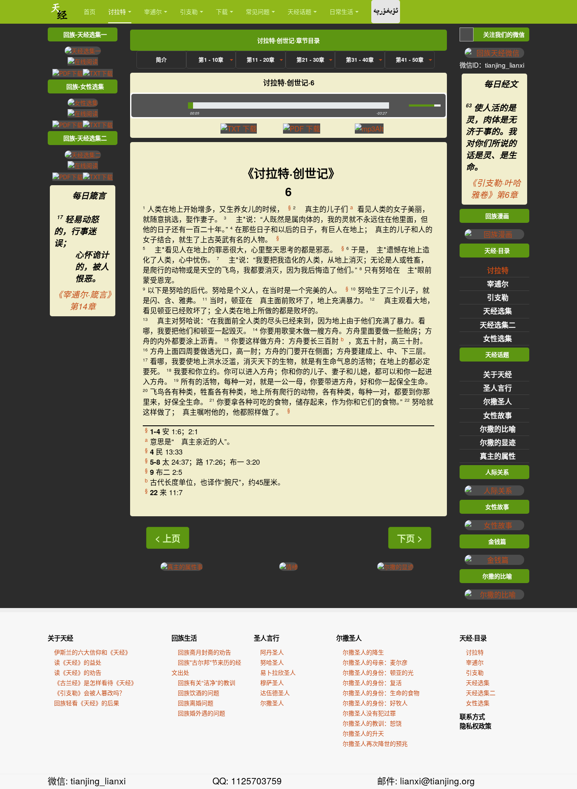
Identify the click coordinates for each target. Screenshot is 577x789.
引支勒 (189, 11)
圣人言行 (497, 388)
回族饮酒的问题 (198, 692)
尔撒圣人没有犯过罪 (369, 713)
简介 (161, 59)
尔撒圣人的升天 (363, 733)
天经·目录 (473, 638)
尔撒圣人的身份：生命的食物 (381, 692)
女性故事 (497, 415)
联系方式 (472, 716)
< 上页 (167, 537)
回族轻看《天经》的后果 (86, 703)
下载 (222, 11)
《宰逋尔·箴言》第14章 (82, 300)
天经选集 (497, 311)
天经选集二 (498, 325)
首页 (89, 11)
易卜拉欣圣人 (278, 672)
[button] (157, 105)
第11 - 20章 (261, 59)
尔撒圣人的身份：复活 (372, 682)
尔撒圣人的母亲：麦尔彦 (375, 662)
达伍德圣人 (275, 692)
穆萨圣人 (272, 682)
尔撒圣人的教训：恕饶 (372, 723)
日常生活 (341, 11)
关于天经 (497, 374)
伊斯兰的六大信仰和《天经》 (92, 652)
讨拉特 (117, 11)
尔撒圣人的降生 (363, 652)
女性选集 (497, 338)
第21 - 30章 (310, 59)
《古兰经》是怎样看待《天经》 (95, 682)
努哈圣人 (272, 662)
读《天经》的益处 (77, 662)
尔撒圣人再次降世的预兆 (375, 743)
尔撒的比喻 (498, 429)
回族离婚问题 (195, 703)
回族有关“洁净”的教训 (206, 682)
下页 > (409, 537)
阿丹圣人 (272, 652)
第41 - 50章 (410, 59)
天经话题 (299, 11)
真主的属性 (498, 456)
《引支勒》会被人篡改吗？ (89, 692)
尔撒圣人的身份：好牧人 (375, 703)
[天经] (59, 11)
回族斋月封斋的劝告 (204, 652)
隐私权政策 (475, 726)
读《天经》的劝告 (77, 672)
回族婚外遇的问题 (201, 713)
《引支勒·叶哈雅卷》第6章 (494, 188)
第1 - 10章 (211, 59)
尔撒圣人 (497, 401)
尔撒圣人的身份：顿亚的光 (378, 672)
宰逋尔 (153, 11)
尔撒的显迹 (498, 442)
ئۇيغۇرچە (385, 11)
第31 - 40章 (360, 59)
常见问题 (257, 11)
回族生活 (184, 638)
